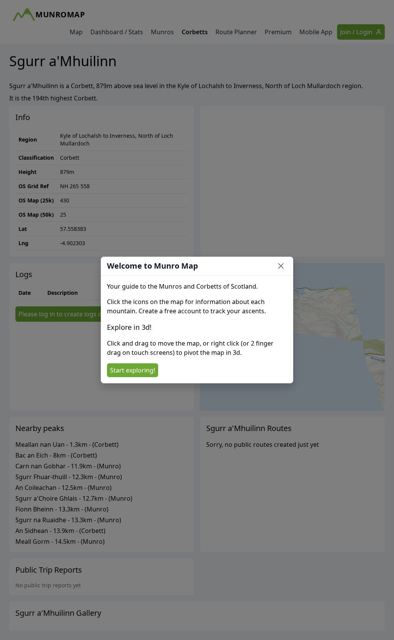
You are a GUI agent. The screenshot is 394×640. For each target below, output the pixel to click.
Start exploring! (132, 370)
